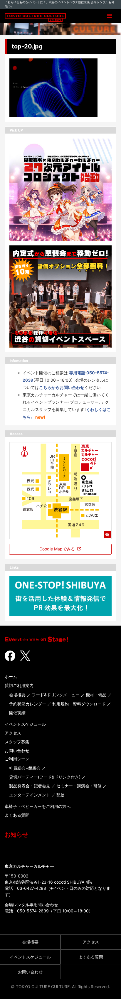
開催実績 (17, 712)
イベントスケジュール (25, 724)
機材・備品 (96, 694)
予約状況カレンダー (27, 703)
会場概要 (17, 694)
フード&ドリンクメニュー (56, 694)
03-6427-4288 (31, 888)
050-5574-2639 (33, 910)
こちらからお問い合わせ (61, 387)
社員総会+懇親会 (25, 768)
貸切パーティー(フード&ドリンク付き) (44, 776)
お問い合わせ (17, 750)
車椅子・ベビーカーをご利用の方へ (37, 806)
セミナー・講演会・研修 (79, 785)
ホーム (11, 676)
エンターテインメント (29, 794)
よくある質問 (17, 815)
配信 (60, 794)
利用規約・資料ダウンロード (79, 703)
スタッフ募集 (17, 741)
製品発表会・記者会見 (29, 785)
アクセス (13, 732)
